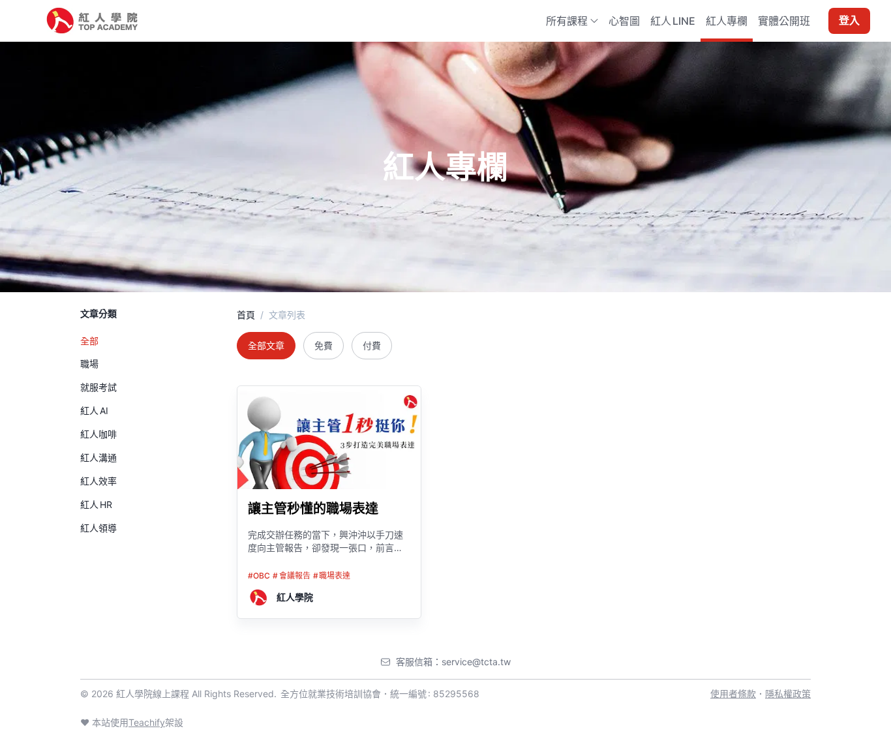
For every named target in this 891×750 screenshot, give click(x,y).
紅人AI (94, 410)
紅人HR (96, 504)
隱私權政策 (788, 693)
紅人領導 (98, 527)
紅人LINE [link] (672, 20)
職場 (89, 363)
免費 (323, 345)
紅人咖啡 (98, 434)
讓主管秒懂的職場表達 (313, 509)
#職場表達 (332, 575)
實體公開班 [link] (784, 20)
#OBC (259, 575)
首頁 (246, 314)
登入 (849, 20)
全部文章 (266, 345)
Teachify (146, 722)
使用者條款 (733, 693)
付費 (372, 345)
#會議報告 (291, 575)
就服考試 (98, 387)
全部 (89, 340)
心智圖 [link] (624, 20)
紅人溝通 (98, 457)
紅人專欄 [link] (727, 20)
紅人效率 (98, 481)
